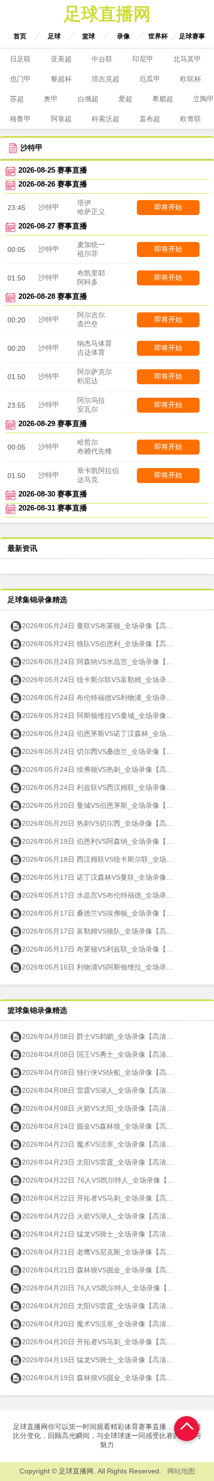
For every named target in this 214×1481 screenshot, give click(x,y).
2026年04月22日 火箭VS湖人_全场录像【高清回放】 (104, 1216)
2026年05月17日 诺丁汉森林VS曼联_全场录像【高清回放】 (115, 877)
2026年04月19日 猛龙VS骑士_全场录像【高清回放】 (104, 1360)
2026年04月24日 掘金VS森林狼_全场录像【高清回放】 (108, 1126)
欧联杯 (190, 79)
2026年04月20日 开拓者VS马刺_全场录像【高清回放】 (108, 1342)
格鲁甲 (20, 119)
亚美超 (61, 59)
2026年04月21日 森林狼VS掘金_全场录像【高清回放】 (108, 1270)
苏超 (17, 99)
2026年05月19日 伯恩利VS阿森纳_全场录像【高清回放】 (111, 841)
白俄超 (88, 99)
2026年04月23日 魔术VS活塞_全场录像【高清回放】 (104, 1144)
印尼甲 (142, 59)
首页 (19, 36)
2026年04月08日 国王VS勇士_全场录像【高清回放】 (104, 1054)
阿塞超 (61, 119)
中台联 (102, 59)
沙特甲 (48, 207)
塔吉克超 (105, 79)
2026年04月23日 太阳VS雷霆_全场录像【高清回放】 (104, 1162)
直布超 (149, 119)
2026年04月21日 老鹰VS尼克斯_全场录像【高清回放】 (108, 1252)
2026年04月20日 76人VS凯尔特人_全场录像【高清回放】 (112, 1288)
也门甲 (20, 79)
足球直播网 (107, 13)
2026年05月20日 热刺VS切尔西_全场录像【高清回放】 (108, 823)
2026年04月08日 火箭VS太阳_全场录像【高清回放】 (104, 1108)
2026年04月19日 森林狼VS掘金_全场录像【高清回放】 (108, 1378)
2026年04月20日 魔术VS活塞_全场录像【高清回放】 (104, 1324)
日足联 (20, 59)
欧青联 (190, 119)
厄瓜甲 (149, 79)
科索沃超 (105, 119)
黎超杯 (61, 79)
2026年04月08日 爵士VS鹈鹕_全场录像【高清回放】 (104, 1036)
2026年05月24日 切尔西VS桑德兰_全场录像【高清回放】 (111, 751)
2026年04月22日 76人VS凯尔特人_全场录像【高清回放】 (112, 1180)
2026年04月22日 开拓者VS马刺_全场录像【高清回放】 (108, 1198)
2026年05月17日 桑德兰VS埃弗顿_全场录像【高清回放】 (111, 913)
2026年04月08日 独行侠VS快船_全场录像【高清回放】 (108, 1072)
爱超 (125, 99)
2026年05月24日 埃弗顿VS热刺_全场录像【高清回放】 (108, 769)
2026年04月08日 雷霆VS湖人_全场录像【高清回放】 (104, 1090)
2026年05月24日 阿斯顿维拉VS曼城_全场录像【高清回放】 (115, 716)
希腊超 (162, 99)
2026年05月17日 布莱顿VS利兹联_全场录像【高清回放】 (111, 949)
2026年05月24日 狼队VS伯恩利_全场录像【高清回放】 (108, 644)
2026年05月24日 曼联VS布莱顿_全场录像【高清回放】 (108, 626)
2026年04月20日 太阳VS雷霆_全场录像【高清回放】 (104, 1306)
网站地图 (181, 1471)
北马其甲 (187, 59)
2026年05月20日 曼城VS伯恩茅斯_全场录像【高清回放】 (111, 805)
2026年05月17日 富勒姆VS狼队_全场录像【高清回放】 (108, 931)
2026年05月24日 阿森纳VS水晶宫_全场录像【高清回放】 (111, 662)
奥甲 (51, 99)
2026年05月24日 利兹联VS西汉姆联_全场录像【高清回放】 (115, 787)
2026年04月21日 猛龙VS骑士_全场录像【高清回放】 (104, 1234)
